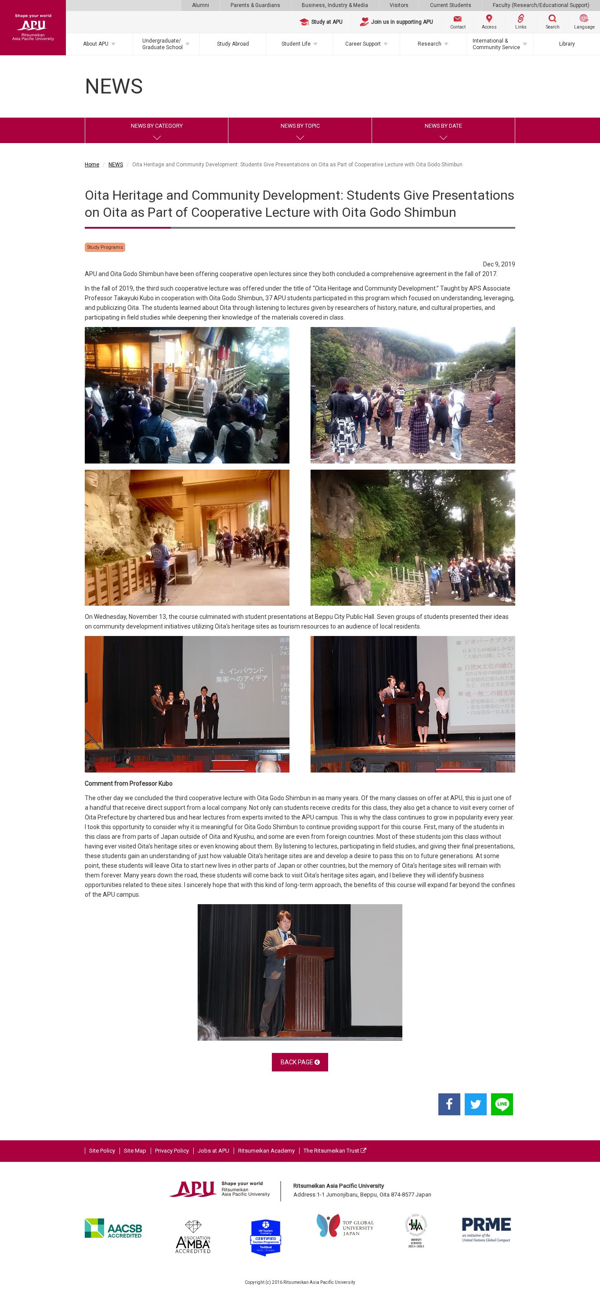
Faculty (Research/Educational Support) (541, 5)
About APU (95, 44)
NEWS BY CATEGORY (157, 125)
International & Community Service (496, 44)
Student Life (296, 44)
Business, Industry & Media (335, 5)
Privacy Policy (172, 1150)
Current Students (450, 5)
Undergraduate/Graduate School (162, 44)
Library (567, 44)
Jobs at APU (213, 1150)
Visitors (399, 5)
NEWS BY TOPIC (300, 125)
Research (429, 44)
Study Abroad (233, 44)
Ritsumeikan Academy (266, 1150)
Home (92, 165)
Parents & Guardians (255, 5)
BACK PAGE (297, 1062)
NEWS (115, 165)
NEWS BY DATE (443, 125)
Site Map (135, 1150)
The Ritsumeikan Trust (332, 1150)
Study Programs (105, 247)
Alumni (200, 5)
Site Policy (102, 1150)
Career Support (363, 44)
